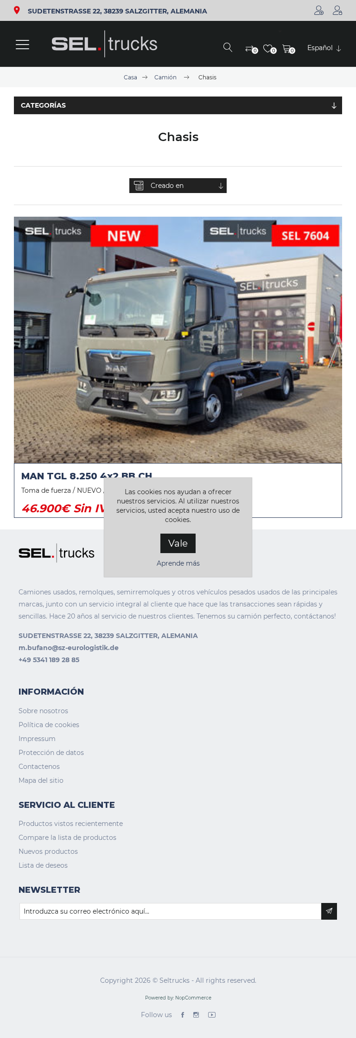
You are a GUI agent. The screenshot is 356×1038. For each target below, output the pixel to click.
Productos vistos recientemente (71, 823)
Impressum (37, 739)
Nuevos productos (48, 851)
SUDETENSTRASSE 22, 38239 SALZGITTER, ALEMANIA (117, 11)
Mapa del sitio (41, 780)
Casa (130, 77)
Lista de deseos (43, 865)
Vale (178, 543)
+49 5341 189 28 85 (49, 660)
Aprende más (178, 563)
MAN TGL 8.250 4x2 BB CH (86, 476)
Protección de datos (51, 752)
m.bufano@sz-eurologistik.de (69, 648)
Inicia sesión (337, 10)
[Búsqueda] (228, 48)
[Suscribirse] (329, 911)
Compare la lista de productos (67, 837)
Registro (319, 10)
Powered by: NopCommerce (178, 998)
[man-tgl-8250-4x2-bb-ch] (178, 340)
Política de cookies (49, 725)
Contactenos (39, 766)
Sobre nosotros (43, 711)
